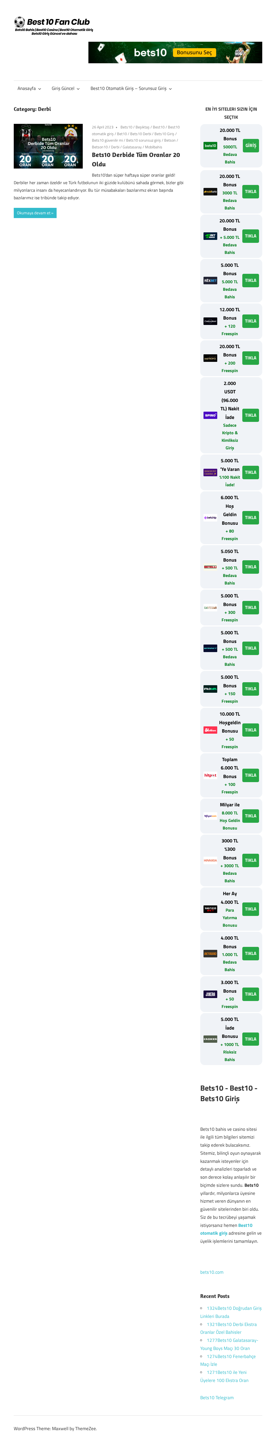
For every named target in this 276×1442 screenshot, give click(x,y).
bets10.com (211, 1272)
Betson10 (100, 147)
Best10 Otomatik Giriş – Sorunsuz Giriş (129, 88)
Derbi (115, 147)
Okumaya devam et (33, 213)
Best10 (159, 127)
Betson (170, 140)
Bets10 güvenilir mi (107, 140)
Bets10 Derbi (140, 133)
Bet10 (122, 133)
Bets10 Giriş (164, 133)
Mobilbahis (153, 147)
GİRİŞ (251, 145)
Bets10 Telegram (217, 1397)
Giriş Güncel (63, 88)
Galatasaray (132, 147)
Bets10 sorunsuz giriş (143, 140)
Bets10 (126, 127)
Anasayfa (27, 88)
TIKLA (250, 191)
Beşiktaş (143, 127)
